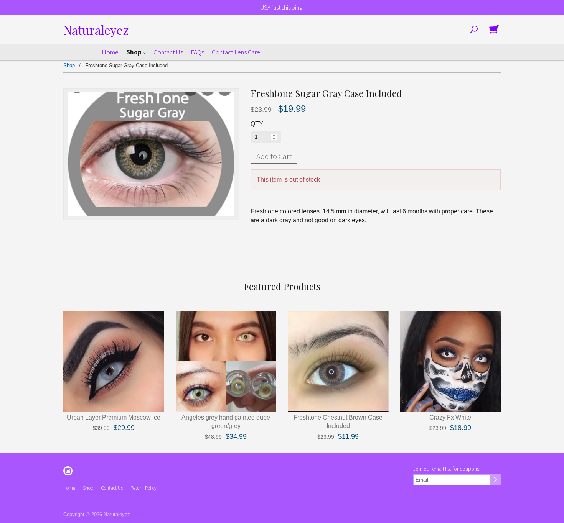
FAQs (197, 52)
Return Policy (143, 488)
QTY (257, 124)
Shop (134, 52)
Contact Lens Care (236, 52)
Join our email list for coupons (446, 468)
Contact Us (168, 52)
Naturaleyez (96, 29)
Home (110, 52)
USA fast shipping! (282, 7)
